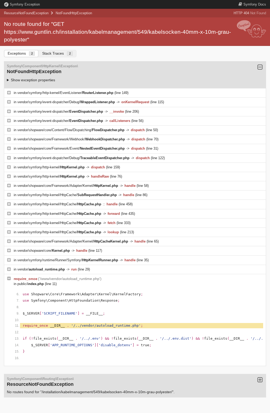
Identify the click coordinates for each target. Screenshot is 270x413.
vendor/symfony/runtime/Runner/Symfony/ (67, 260)
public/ (30, 284)
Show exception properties (33, 80)
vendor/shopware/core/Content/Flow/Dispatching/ (70, 130)
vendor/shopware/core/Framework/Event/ (71, 148)
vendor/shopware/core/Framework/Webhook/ (71, 139)
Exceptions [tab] (20, 53)
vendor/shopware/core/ (43, 251)
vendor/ (41, 269)
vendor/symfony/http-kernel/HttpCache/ (67, 195)
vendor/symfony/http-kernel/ (51, 167)
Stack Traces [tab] (56, 53)
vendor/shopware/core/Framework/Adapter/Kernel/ (67, 186)
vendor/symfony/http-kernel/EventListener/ (65, 93)
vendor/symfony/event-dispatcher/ (60, 111)
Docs (254, 4)
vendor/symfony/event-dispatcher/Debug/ (66, 102)
